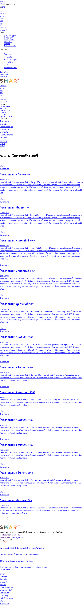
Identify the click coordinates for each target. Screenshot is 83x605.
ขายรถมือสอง (15, 535)
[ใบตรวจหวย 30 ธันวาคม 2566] (41, 358)
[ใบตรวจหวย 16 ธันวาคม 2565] (41, 460)
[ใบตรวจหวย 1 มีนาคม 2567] (41, 195)
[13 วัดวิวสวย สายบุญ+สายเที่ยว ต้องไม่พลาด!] (41, 557)
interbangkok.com (18, 538)
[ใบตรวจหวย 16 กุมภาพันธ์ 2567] (41, 228)
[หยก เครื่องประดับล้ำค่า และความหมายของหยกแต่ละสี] (41, 550)
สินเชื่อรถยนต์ (5, 538)
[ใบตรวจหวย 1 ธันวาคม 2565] (41, 488)
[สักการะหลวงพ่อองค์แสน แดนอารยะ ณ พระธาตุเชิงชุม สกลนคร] (41, 563)
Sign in (2, 1)
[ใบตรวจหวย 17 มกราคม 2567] (41, 325)
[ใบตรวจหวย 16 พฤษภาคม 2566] (41, 383)
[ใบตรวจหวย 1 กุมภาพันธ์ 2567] (41, 292)
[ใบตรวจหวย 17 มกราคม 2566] (41, 408)
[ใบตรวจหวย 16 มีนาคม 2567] (41, 162)
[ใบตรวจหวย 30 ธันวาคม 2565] (41, 435)
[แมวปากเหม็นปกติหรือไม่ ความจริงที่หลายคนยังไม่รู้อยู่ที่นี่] (41, 544)
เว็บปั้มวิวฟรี (4, 535)
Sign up (2, 3)
